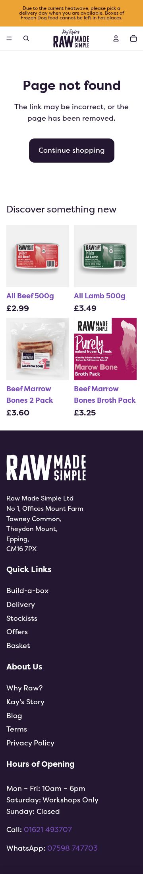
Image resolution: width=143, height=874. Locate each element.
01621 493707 (48, 829)
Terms (16, 729)
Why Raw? (24, 687)
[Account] (116, 38)
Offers (17, 631)
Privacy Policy (30, 742)
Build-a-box (27, 590)
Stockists (21, 618)
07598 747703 (72, 848)
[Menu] (9, 38)
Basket (18, 645)
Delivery (20, 604)
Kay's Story (25, 701)
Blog (14, 715)
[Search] (26, 38)
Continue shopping (72, 150)
